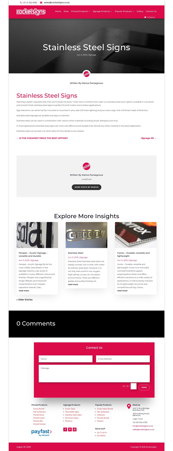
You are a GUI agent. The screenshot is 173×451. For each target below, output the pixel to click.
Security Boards (103, 418)
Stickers (100, 421)
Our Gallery (101, 436)
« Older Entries (24, 299)
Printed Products (79, 11)
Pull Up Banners (39, 412)
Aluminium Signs (71, 418)
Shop (66, 11)
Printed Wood (38, 415)
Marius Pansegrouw (92, 83)
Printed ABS (38, 421)
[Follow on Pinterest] (70, 429)
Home (58, 11)
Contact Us (151, 11)
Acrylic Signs (70, 409)
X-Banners (101, 415)
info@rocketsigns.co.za (143, 426)
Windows (68, 421)
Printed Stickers (39, 424)
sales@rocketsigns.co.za (143, 429)
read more (24, 291)
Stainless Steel (75, 253)
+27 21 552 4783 (29, 2)
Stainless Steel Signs (73, 415)
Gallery (140, 11)
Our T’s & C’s (102, 432)
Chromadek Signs (72, 412)
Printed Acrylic (39, 418)
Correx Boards (38, 409)
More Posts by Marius (87, 187)
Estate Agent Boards (105, 409)
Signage (92, 55)
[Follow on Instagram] (74, 429)
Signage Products (101, 11)
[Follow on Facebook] (65, 429)
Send (144, 387)
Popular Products (123, 11)
